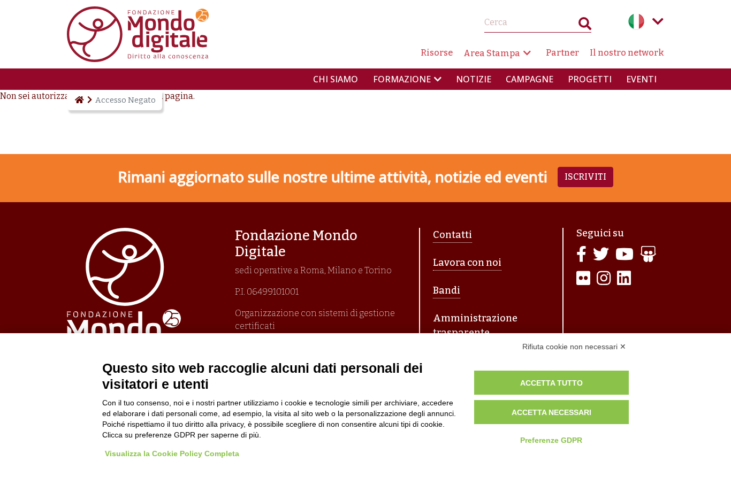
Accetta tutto (551, 383)
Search (584, 26)
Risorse (437, 53)
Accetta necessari (551, 412)
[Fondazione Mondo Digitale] (138, 33)
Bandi (446, 290)
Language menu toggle (657, 21)
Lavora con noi (467, 262)
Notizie (473, 79)
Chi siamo (335, 79)
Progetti (590, 79)
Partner (562, 53)
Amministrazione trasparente (475, 325)
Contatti (452, 235)
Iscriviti (585, 177)
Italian (636, 21)
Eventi (641, 79)
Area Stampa (491, 53)
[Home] (78, 100)
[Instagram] (604, 279)
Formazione (402, 79)
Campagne (529, 79)
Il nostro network (627, 53)
